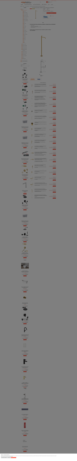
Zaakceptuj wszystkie (14, 457)
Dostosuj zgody (9, 457)
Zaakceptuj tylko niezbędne (4, 457)
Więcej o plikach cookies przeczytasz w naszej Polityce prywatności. (7, 456)
